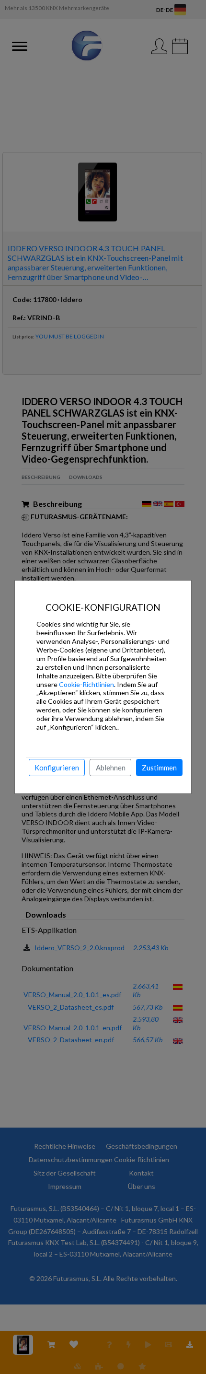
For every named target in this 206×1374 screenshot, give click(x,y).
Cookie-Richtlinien (86, 684)
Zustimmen (159, 767)
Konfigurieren (56, 767)
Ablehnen (111, 767)
